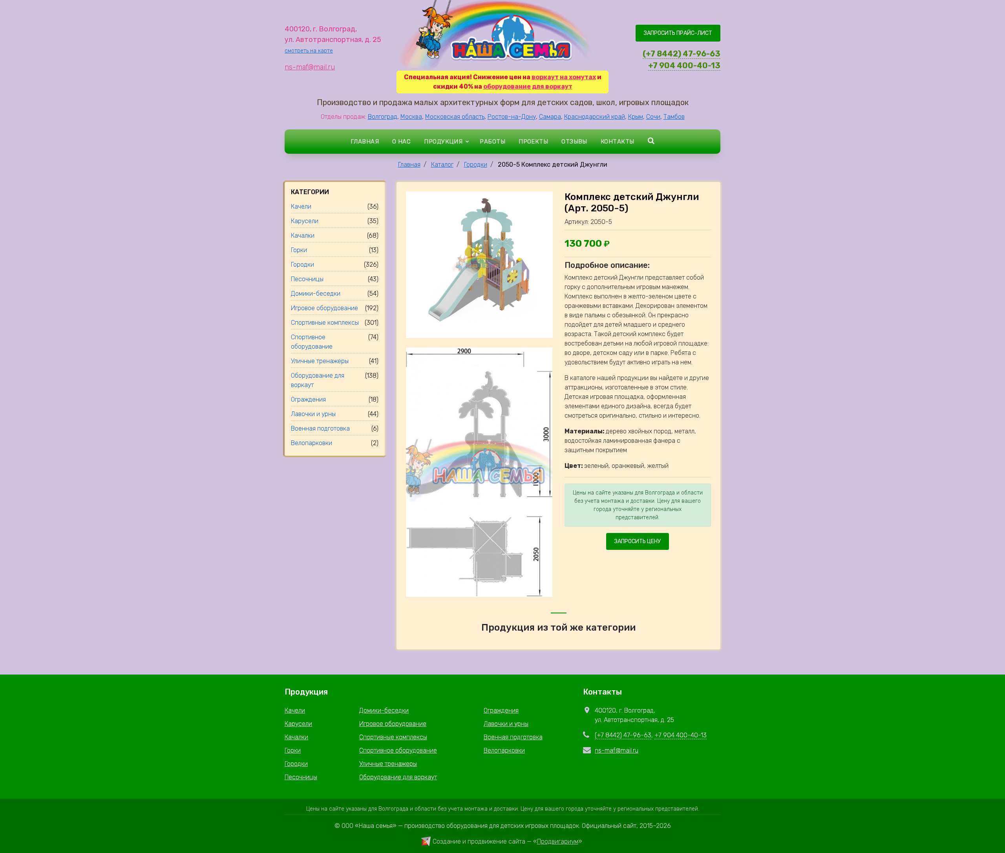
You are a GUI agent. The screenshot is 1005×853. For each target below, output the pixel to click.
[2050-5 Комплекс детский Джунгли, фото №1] (479, 264)
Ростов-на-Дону (512, 116)
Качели (295, 710)
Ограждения (501, 710)
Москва (411, 116)
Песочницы (301, 777)
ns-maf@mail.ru (310, 67)
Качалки (296, 737)
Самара (550, 116)
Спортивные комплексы (393, 737)
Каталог (442, 164)
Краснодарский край (594, 116)
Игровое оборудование (392, 724)
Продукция (443, 141)
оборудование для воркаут (527, 86)
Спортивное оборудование (398, 750)
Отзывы (574, 141)
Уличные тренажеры (388, 764)
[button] (651, 141)
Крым (635, 116)
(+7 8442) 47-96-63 (681, 53)
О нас (401, 141)
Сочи (653, 116)
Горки (293, 750)
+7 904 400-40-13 (684, 65)
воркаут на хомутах (564, 77)
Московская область (454, 116)
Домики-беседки (384, 710)
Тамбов (674, 116)
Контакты (617, 141)
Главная (365, 141)
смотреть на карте (309, 50)
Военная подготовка (513, 737)
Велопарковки (504, 750)
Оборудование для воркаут (398, 777)
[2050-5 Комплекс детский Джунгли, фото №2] (479, 471)
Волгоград (382, 116)
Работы (492, 141)
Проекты (533, 141)
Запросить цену (637, 541)
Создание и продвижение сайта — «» (507, 841)
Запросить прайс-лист (678, 33)
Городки (475, 164)
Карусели (298, 724)
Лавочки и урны (506, 724)
